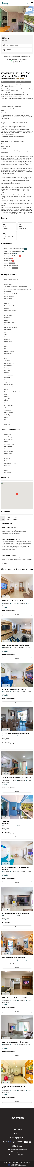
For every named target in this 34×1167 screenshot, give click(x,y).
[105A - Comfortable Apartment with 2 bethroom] (17, 1072)
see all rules (4, 271)
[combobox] (19, 50)
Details (17, 614)
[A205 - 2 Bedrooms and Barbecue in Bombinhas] (17, 807)
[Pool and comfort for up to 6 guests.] (17, 943)
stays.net (18, 1164)
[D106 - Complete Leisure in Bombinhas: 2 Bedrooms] (17, 853)
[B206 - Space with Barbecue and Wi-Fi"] (17, 983)
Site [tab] (3, 518)
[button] (13, 31)
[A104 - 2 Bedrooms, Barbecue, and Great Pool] (17, 763)
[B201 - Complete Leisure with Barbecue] (17, 1027)
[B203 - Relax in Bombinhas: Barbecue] (17, 586)
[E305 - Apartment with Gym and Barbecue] (17, 630)
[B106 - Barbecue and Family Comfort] (17, 675)
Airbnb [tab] (8, 518)
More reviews (5, 563)
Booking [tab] (15, 518)
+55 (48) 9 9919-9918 (17, 61)
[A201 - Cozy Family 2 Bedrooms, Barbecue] (17, 719)
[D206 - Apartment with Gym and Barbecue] (17, 899)
